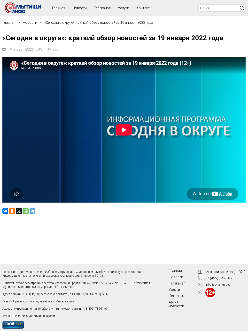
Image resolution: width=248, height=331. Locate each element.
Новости (79, 8)
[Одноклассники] (12, 211)
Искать (242, 8)
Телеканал (102, 8)
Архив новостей (176, 304)
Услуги (123, 8)
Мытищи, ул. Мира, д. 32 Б (225, 272)
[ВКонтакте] (5, 211)
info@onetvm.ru (48, 308)
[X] (19, 211)
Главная (9, 22)
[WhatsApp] (26, 211)
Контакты (144, 8)
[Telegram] (32, 211)
